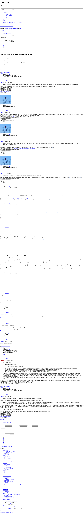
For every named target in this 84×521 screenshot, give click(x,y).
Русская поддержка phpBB (5, 510)
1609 (9, 105)
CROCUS (2, 347)
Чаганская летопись (6, 26)
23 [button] (3, 48)
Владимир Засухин (4, 218)
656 (8, 220)
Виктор (1, 73)
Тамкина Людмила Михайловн (12, 28)
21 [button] (3, 46)
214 (8, 272)
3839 (9, 349)
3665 (9, 186)
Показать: (3, 425)
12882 (9, 74)
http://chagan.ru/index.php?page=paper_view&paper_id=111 (25, 148)
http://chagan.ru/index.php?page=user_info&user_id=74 (22, 198)
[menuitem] (9, 14)
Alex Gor (20, 28)
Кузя (1, 104)
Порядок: (30, 425)
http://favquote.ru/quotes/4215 (5, 91)
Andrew (1, 185)
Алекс (1, 271)
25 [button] (3, 50)
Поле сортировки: (15, 425)
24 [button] (3, 49)
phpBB (9, 508)
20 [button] (3, 45)
